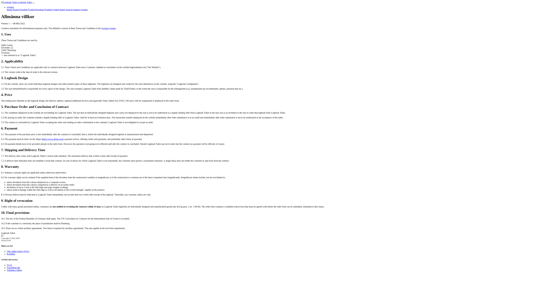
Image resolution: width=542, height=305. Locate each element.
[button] (10, 7)
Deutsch (16, 9)
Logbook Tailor (24, 2)
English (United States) (55, 9)
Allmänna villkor (14, 270)
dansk (10, 9)
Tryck (9, 265)
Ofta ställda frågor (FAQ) (18, 251)
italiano (77, 9)
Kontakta (11, 254)
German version (108, 28)
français (70, 9)
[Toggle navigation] (33, 3)
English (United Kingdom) (32, 9)
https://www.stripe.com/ (52, 139)
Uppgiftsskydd (13, 267)
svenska (84, 9)
